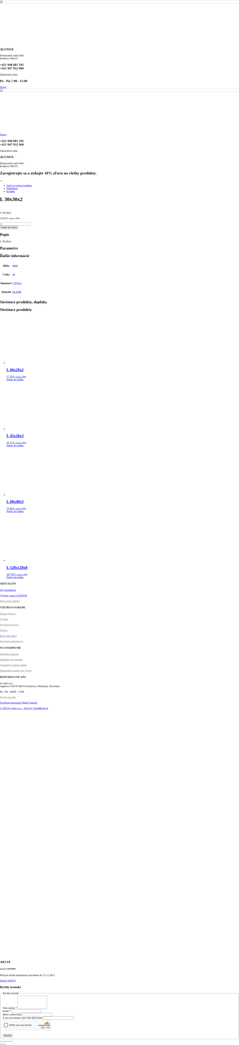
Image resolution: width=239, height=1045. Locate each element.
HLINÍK (16, 292)
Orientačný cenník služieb (13, 665)
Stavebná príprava (9, 654)
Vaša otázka (10, 1008)
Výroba (4, 619)
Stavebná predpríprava (11, 641)
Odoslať (7, 1035)
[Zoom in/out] (11, 1041)
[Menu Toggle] (1, 180)
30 (13, 274)
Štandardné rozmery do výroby (16, 670)
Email (7, 1011)
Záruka (3, 630)
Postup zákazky (8, 613)
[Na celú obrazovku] (8, 1041)
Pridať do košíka (9, 227)
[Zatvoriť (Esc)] (1, 1041)
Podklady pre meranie (11, 659)
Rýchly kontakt (8, 697)
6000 (15, 265)
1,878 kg (16, 283)
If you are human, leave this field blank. (23, 1017)
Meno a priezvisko (12, 1014)
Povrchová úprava (9, 624)
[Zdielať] (4, 1041)
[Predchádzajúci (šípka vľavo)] (1, 1044)
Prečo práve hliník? (10, 601)
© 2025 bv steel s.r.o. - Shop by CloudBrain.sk (24, 708)
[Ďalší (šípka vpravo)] (4, 1044)
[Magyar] (5, 716)
